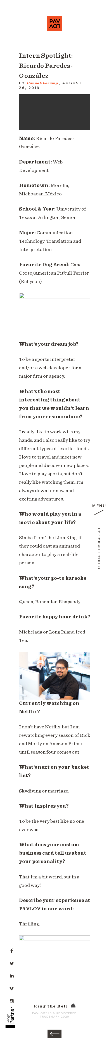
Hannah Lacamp (42, 83)
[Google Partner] (10, 1014)
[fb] (12, 950)
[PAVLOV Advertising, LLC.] (54, 23)
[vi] (12, 988)
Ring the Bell (51, 1006)
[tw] (12, 962)
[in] (12, 975)
